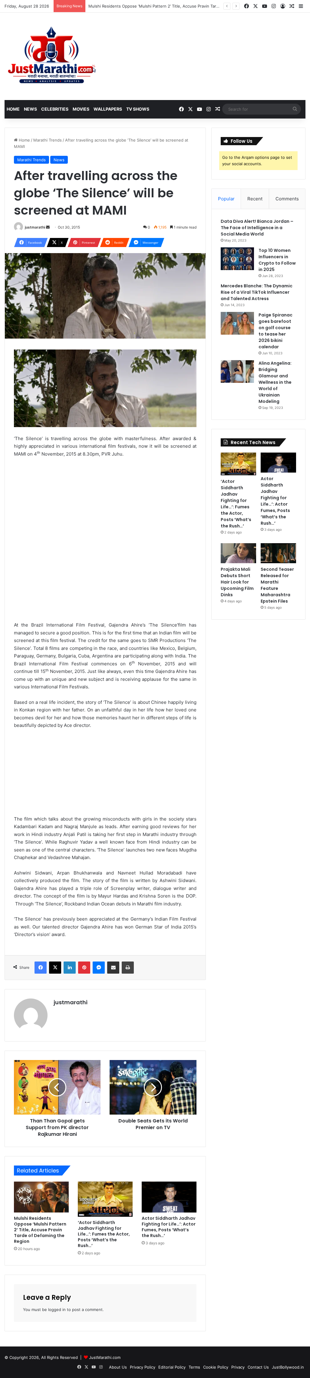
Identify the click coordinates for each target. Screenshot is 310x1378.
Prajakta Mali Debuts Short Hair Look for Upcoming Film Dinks (237, 582)
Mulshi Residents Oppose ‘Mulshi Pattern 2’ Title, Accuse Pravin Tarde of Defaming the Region (177, 6)
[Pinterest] (84, 968)
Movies (81, 109)
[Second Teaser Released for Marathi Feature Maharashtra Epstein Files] (278, 553)
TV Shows (137, 109)
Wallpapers (108, 109)
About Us (118, 1367)
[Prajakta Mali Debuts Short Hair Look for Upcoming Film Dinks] (238, 553)
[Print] (128, 968)
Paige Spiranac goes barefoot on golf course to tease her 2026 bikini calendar (275, 331)
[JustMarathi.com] (52, 56)
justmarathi (35, 227)
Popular (226, 199)
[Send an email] (48, 227)
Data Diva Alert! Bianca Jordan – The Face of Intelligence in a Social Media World (257, 227)
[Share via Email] (113, 968)
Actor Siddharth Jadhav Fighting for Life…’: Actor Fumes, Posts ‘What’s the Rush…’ (169, 1227)
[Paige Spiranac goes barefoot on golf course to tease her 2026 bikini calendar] (237, 323)
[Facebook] (41, 968)
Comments (287, 199)
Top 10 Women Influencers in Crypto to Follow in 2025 (277, 260)
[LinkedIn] (70, 968)
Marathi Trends (47, 140)
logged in (57, 1309)
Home (13, 109)
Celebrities (54, 109)
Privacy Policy (142, 1367)
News (30, 109)
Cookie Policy (215, 1367)
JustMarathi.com (104, 1357)
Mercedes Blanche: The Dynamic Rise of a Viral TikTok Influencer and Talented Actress (256, 292)
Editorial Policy (172, 1367)
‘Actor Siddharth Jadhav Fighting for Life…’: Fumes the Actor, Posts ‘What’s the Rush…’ (104, 1234)
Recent (254, 199)
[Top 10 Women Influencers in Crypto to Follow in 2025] (237, 258)
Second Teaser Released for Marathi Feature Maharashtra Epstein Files (277, 585)
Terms (194, 1367)
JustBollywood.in (288, 1367)
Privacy (238, 1367)
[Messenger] (99, 968)
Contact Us (258, 1367)
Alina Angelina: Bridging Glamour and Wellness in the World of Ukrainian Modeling (275, 382)
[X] (55, 968)
